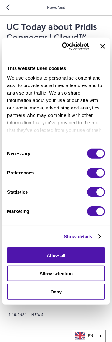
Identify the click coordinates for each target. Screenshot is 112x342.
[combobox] (89, 336)
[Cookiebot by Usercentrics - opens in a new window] (65, 46)
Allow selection (56, 273)
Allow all (56, 255)
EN (90, 335)
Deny (56, 291)
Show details (78, 236)
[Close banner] (102, 46)
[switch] (96, 173)
